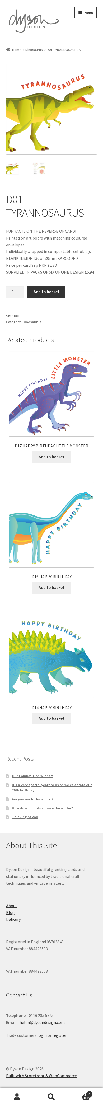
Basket (79, 1092)
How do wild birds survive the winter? (42, 808)
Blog (10, 912)
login (42, 1035)
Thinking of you (25, 816)
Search (51, 1097)
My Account (17, 1097)
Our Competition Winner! (32, 776)
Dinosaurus (34, 49)
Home (16, 49)
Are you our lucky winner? (32, 799)
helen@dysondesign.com (42, 1022)
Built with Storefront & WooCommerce (41, 1075)
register (59, 1035)
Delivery (13, 919)
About (11, 905)
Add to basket (46, 291)
